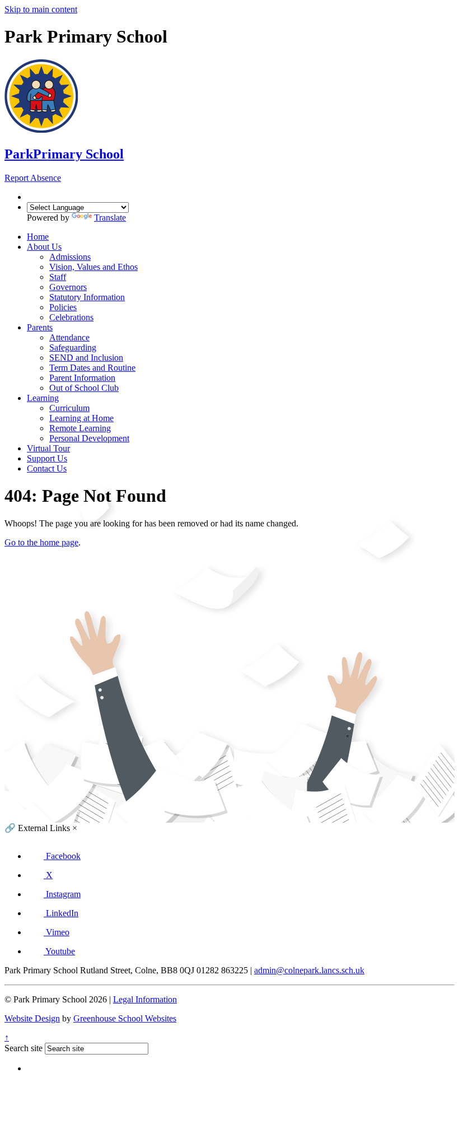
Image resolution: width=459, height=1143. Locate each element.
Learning (43, 398)
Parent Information (82, 377)
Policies (63, 307)
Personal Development (89, 438)
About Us (44, 246)
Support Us (47, 458)
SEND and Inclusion (86, 357)
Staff (57, 277)
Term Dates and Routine (92, 367)
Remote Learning (80, 428)
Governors (68, 287)
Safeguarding (72, 347)
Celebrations (71, 317)
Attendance (69, 337)
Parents (40, 327)
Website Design (32, 1018)
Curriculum (69, 408)
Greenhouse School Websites (124, 1018)
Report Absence (32, 178)
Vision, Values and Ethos (93, 267)
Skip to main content (40, 9)
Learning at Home (81, 418)
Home (38, 236)
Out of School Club (84, 388)
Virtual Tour (48, 448)
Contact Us (47, 468)
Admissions (70, 257)
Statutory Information (87, 297)
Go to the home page (41, 542)
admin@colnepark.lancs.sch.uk (309, 970)
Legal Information (145, 999)
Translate (110, 217)
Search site (23, 1048)
